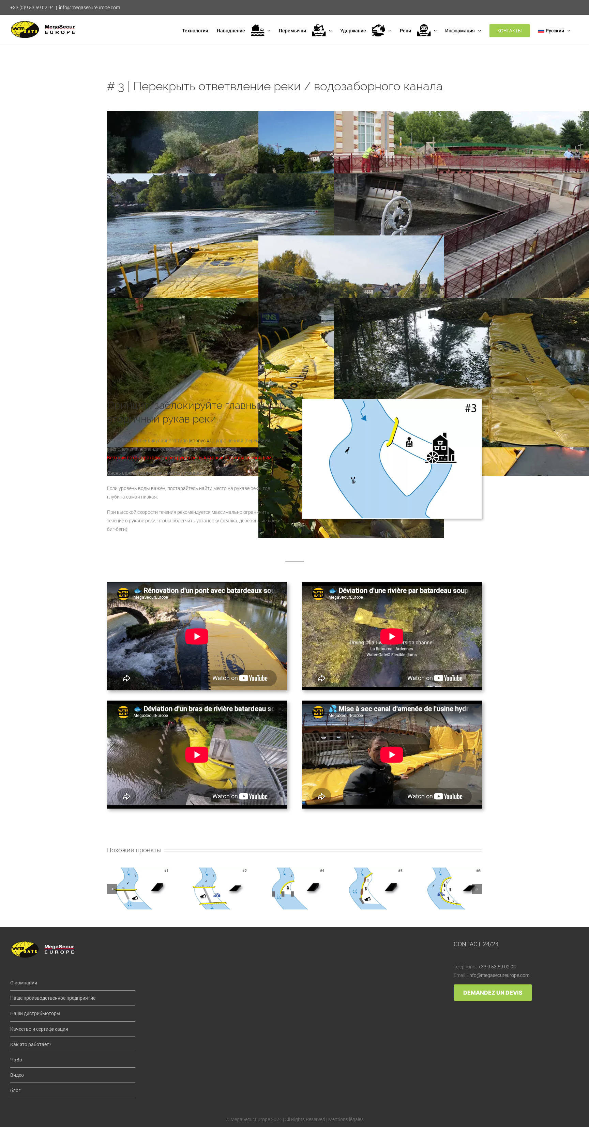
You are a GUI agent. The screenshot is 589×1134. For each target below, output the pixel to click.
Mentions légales (346, 1119)
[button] (112, 889)
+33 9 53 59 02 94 (497, 966)
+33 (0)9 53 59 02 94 (32, 7)
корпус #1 (201, 440)
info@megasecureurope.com (89, 7)
